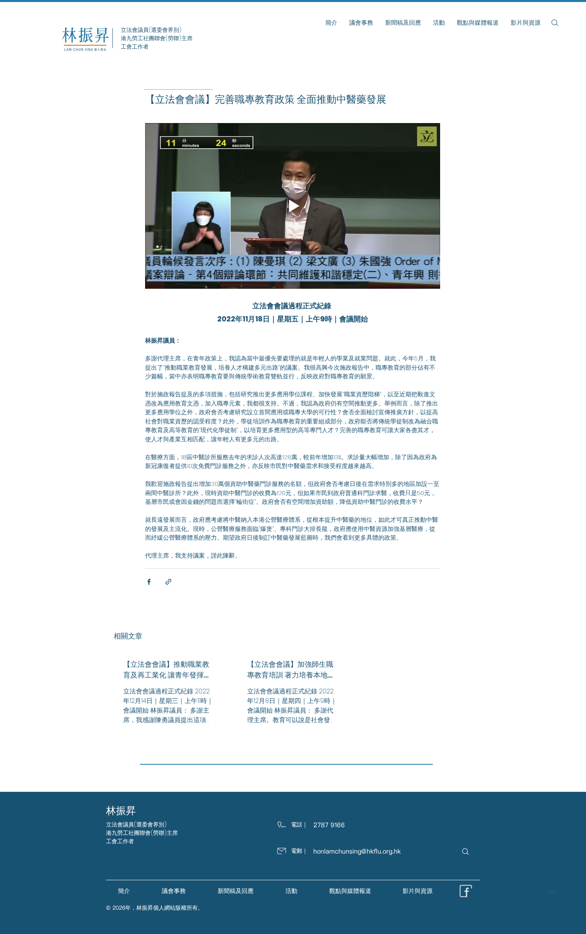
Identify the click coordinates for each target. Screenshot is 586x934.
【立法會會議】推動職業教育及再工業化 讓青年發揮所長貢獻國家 (167, 669)
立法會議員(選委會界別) (136, 824)
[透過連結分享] (168, 581)
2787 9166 (329, 824)
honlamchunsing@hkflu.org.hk (357, 851)
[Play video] (292, 206)
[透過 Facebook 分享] (149, 581)
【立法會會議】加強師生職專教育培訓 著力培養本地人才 (291, 669)
